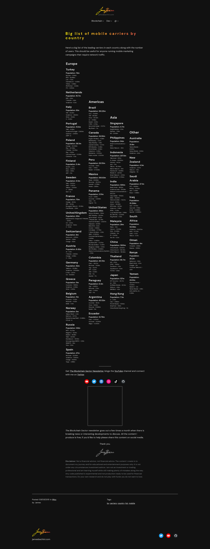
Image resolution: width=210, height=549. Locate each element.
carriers (113, 503)
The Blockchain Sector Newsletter (87, 371)
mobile (132, 503)
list (126, 503)
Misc (54, 499)
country (121, 503)
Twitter (80, 374)
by (108, 503)
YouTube (118, 371)
